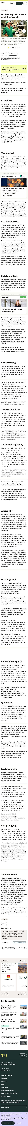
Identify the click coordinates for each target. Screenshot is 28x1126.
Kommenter (14, 53)
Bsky (2, 1084)
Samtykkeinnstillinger (7, 1090)
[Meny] (25, 3)
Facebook (4, 1078)
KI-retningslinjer (6, 1096)
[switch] (24, 69)
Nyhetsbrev (4, 1087)
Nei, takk (19, 1123)
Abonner (19, 3)
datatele (4, 10)
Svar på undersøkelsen (7, 1123)
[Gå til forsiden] (2, 3)
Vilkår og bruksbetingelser (9, 1093)
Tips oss (23, 1055)
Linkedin (3, 1081)
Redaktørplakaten (14, 1102)
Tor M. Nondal (5, 1070)
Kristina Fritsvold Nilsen (8, 1064)
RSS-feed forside (6, 1075)
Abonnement (5, 1107)
